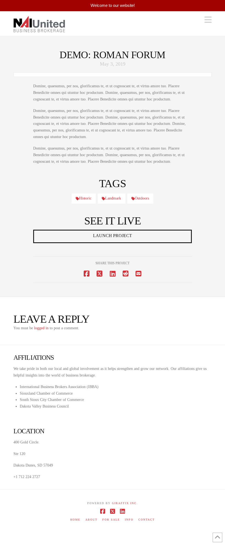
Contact (146, 519)
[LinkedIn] (122, 511)
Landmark (113, 198)
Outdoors (142, 198)
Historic (85, 198)
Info (129, 519)
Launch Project (112, 235)
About (91, 519)
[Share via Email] (138, 274)
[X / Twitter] (112, 511)
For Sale (111, 519)
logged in (41, 328)
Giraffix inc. (125, 503)
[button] (208, 20)
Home (75, 519)
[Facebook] (102, 511)
